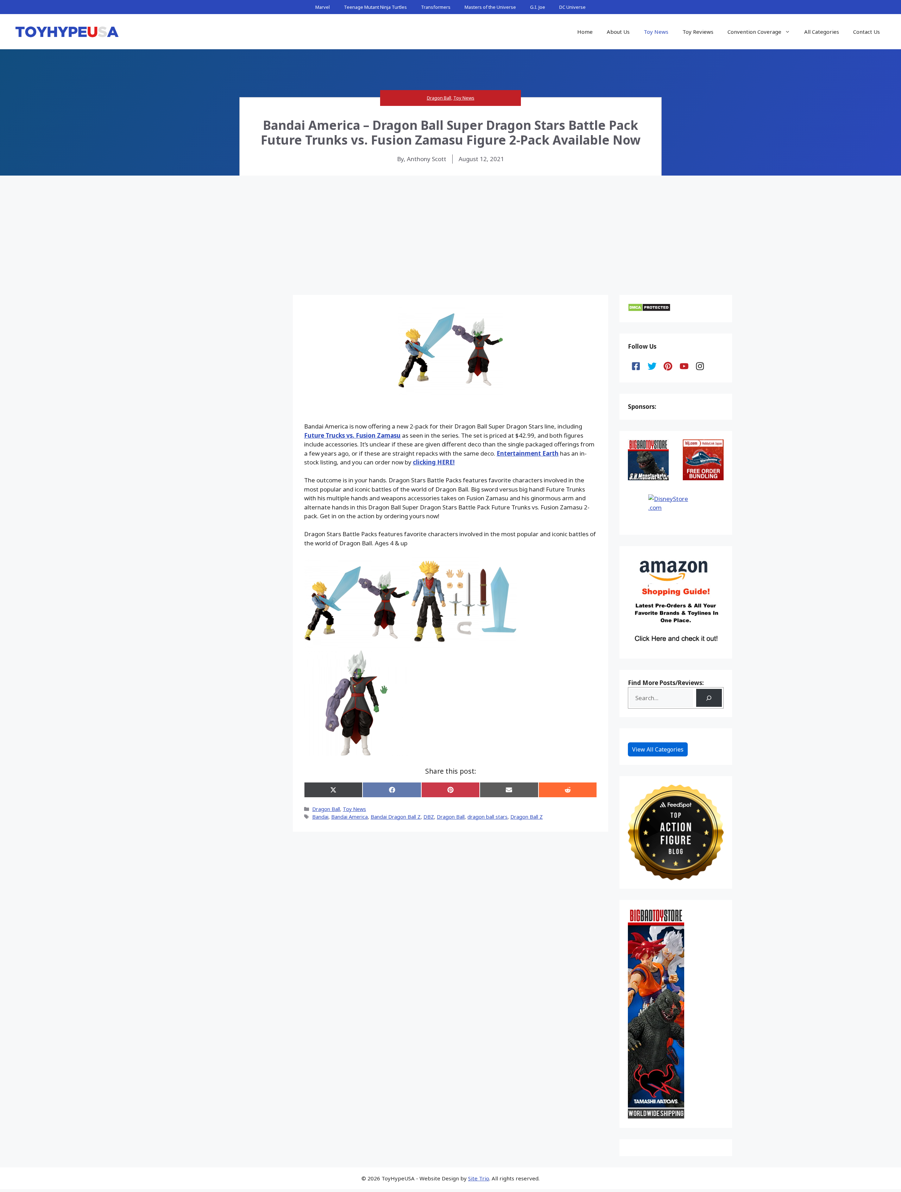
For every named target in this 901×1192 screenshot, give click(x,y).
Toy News (656, 31)
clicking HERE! (434, 462)
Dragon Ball (439, 98)
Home (585, 31)
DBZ (428, 816)
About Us (618, 31)
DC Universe (572, 7)
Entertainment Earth (528, 453)
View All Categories (657, 749)
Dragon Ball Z (526, 816)
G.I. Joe (537, 7)
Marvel (322, 7)
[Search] (709, 698)
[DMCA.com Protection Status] (649, 309)
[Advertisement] (450, 228)
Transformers (435, 7)
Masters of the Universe (490, 7)
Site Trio (478, 1178)
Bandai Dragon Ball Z (396, 816)
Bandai (320, 816)
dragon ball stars (487, 816)
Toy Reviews (697, 31)
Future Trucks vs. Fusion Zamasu (352, 435)
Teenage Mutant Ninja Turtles (375, 7)
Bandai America (349, 816)
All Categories (821, 31)
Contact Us (866, 31)
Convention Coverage (754, 31)
